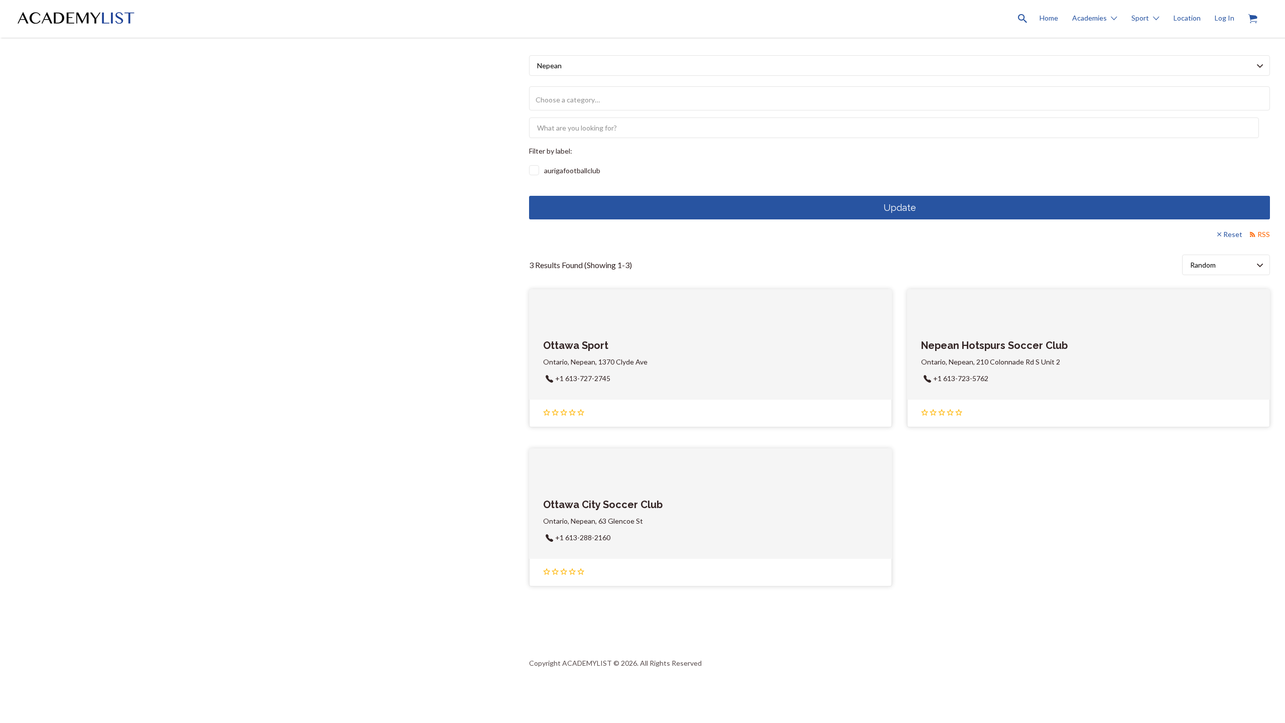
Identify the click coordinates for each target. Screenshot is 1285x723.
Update (899, 207)
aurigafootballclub (572, 170)
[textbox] (903, 99)
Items (1252, 19)
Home (1049, 18)
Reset (1232, 234)
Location (1187, 18)
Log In (1224, 18)
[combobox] (899, 98)
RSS (1263, 234)
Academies (1089, 18)
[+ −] (257, 361)
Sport (1140, 18)
